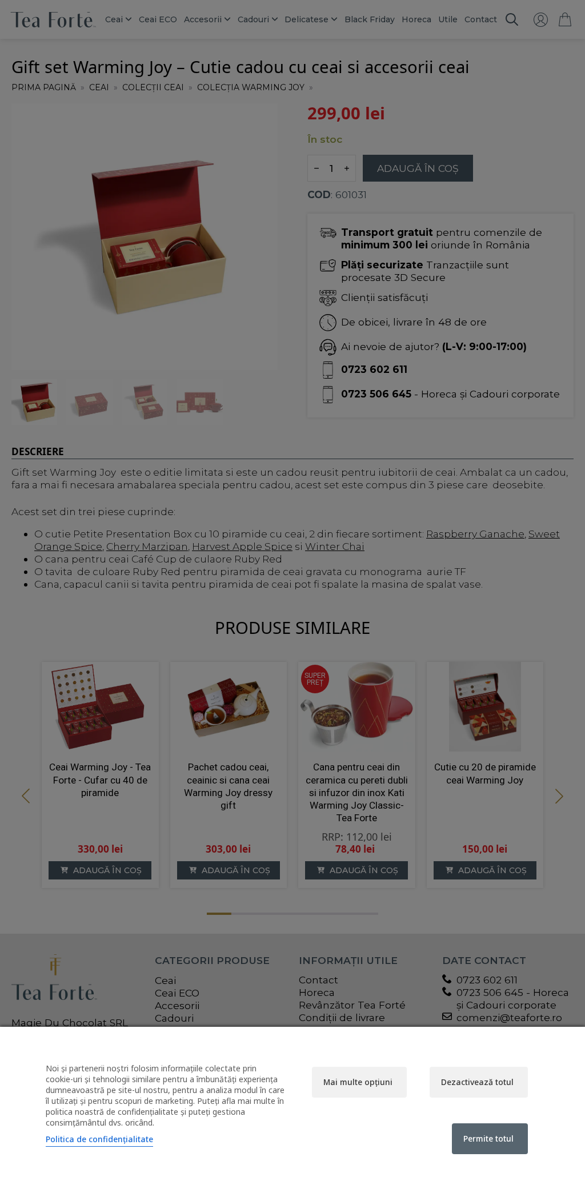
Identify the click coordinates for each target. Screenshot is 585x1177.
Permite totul (488, 1138)
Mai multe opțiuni (357, 1081)
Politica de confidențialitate (99, 1139)
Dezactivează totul (477, 1081)
